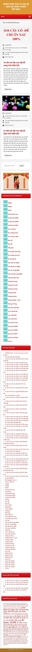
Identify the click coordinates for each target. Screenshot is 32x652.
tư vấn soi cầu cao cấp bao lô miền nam (16, 453)
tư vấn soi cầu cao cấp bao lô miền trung (16, 424)
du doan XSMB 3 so (13, 621)
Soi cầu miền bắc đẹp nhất (12, 52)
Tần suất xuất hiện (13, 307)
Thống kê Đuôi (12, 296)
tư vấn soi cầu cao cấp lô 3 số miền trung (16, 436)
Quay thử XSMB (13, 326)
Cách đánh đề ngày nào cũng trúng (14, 612)
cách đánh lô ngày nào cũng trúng (15, 609)
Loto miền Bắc (12, 315)
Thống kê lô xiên (13, 285)
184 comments (9, 125)
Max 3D (10, 240)
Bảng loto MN (9, 555)
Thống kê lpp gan (10, 547)
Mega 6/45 (8, 507)
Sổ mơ (10, 341)
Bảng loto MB (9, 557)
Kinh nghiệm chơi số (11, 480)
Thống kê (10, 247)
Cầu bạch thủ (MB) (13, 262)
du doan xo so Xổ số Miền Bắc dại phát (15, 617)
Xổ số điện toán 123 (14, 255)
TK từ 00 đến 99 (12, 311)
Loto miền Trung (13, 322)
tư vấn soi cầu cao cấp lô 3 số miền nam (16, 462)
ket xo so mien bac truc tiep (13, 626)
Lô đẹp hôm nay (9, 632)
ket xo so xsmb (19, 627)
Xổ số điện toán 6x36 (14, 251)
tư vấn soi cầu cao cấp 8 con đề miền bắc (16, 368)
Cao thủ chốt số (6, 603)
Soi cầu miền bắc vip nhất (12, 395)
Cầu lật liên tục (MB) (14, 266)
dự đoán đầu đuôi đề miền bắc (20, 624)
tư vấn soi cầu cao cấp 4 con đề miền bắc (16, 364)
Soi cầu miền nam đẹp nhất (12, 451)
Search (21, 165)
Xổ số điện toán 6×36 (11, 518)
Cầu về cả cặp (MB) (13, 270)
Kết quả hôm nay (13, 214)
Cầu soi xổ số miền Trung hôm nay (15, 613)
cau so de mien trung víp (15, 603)
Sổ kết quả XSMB (13, 218)
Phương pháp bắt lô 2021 (19, 631)
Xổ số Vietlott (8, 509)
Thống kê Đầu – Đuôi (14, 300)
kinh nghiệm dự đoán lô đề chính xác (15, 629)
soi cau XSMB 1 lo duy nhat (18, 639)
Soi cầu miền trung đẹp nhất (13, 422)
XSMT (10, 210)
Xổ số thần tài (12, 259)
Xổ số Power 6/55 (13, 236)
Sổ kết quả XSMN (13, 221)
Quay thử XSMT (12, 333)
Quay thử (7, 559)
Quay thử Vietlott (13, 337)
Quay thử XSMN (13, 330)
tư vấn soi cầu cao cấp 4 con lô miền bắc (16, 374)
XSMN (10, 206)
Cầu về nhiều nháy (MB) (15, 274)
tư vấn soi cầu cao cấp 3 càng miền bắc (16, 362)
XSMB (10, 203)
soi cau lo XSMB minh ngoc (19, 638)
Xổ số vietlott (12, 229)
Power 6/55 (8, 505)
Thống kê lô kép (12, 289)
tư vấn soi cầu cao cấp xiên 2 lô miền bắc (16, 416)
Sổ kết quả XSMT (13, 225)
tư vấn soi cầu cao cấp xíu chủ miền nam (16, 476)
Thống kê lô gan (12, 281)
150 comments (9, 57)
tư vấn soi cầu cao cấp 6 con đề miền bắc (16, 366)
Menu (2, 16)
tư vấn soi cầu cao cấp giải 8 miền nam (16, 461)
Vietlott (7, 499)
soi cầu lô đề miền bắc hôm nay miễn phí (12, 643)
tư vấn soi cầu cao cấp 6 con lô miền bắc (16, 376)
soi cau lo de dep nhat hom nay (16, 635)
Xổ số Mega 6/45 (13, 233)
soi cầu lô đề (15, 642)
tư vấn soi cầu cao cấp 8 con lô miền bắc (16, 378)
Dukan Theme (19, 649)
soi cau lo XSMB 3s (10, 638)
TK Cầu (7, 520)
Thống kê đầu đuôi (13, 277)
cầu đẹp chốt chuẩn (9, 616)
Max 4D (10, 244)
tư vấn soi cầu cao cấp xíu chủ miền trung (17, 449)
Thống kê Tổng (12, 304)
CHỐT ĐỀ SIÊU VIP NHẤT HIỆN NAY (17, 604)
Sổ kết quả (8, 491)
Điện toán (7, 512)
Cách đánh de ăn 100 (16, 607)
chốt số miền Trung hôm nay (16, 606)
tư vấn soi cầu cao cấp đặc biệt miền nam (16, 459)
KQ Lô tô (7, 551)
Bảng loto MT (9, 553)
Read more (8, 89)
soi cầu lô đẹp (9, 641)
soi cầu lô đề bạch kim (23, 641)
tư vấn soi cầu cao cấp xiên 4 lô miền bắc (16, 420)
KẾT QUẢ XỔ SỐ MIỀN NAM (17, 630)
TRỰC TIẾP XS (9, 482)
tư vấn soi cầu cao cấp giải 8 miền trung (16, 434)
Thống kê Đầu (12, 292)
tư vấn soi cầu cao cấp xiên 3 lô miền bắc (16, 418)
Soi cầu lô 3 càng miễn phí (14, 640)
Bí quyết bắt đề (9, 478)
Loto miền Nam (12, 319)
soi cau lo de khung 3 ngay (14, 635)
